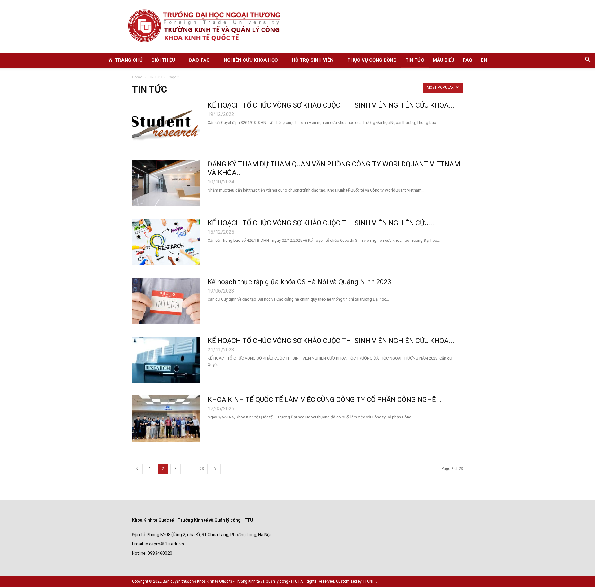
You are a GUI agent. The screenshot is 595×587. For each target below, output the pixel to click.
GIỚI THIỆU (163, 60)
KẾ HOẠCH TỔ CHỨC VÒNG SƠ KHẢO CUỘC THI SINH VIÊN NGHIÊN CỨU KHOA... (331, 105)
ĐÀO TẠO (199, 60)
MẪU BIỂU (443, 60)
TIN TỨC (414, 60)
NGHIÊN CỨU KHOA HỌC (251, 60)
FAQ (467, 60)
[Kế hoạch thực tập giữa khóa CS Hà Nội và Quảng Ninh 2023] (166, 301)
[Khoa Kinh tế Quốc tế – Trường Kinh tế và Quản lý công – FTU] (297, 26)
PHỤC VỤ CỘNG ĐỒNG (372, 60)
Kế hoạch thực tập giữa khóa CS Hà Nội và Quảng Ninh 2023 (299, 282)
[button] (587, 60)
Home (137, 77)
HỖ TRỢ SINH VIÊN (312, 60)
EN (484, 60)
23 (202, 468)
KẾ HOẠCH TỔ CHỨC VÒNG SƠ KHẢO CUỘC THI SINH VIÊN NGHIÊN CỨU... (321, 223)
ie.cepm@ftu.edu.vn (164, 543)
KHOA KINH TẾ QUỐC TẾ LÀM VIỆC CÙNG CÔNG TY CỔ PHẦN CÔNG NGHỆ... (325, 400)
